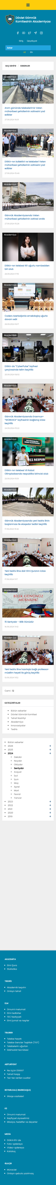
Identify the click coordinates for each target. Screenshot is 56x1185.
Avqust (17, 771)
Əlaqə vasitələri (15, 1096)
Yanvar (18, 797)
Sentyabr (19, 768)
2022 (10, 805)
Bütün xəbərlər (18, 710)
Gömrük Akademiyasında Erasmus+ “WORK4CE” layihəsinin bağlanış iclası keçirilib (25, 420)
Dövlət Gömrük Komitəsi (24, 714)
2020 (10, 812)
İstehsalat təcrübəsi (17, 1049)
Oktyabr (18, 764)
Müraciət (11, 1169)
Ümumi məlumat (16, 1009)
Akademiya (10, 76)
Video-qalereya (15, 1147)
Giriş (21, 40)
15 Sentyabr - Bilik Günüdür (19, 621)
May (16, 783)
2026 (10, 745)
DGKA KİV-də (14, 1140)
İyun (16, 779)
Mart (16, 790)
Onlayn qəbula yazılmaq (20, 1173)
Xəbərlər (25, 66)
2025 (10, 749)
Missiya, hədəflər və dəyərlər (22, 1121)
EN (31, 52)
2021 (10, 809)
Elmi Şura (12, 965)
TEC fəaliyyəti (14, 1016)
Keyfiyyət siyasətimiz (18, 1118)
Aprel (17, 786)
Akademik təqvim (16, 987)
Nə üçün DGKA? (15, 1070)
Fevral (17, 794)
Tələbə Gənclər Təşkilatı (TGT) (23, 1042)
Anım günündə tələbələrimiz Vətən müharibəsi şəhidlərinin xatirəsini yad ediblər (25, 111)
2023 (10, 801)
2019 (10, 816)
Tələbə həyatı (14, 1038)
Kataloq (11, 1151)
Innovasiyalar (18, 725)
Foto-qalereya (15, 1143)
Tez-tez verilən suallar (19, 1077)
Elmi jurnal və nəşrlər (18, 1020)
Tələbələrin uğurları (17, 1046)
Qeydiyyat (32, 40)
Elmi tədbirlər (14, 1013)
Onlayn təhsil (14, 991)
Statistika (12, 969)
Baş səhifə (10, 66)
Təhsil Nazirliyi (18, 718)
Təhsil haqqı (13, 1074)
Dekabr (18, 757)
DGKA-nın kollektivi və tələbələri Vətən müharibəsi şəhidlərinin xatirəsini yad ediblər (25, 165)
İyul (16, 775)
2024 (10, 753)
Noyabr (18, 760)
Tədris (14, 729)
